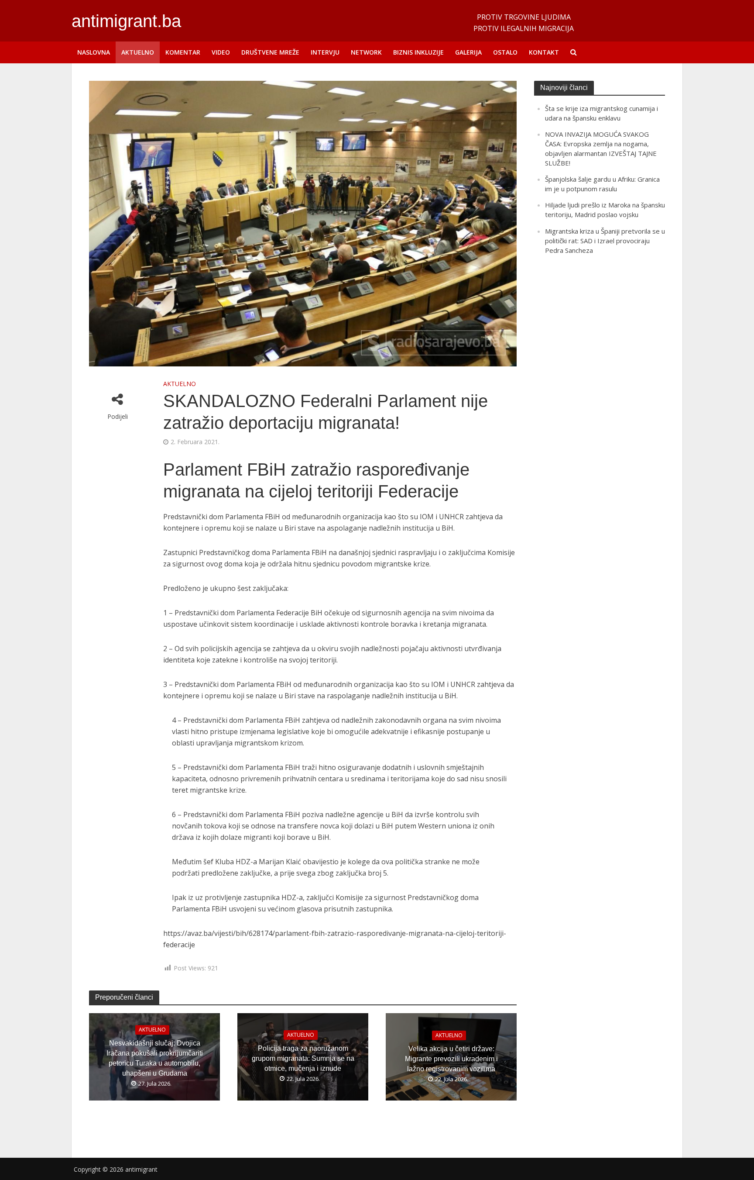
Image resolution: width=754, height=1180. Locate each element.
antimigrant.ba (126, 21)
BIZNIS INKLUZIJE (418, 52)
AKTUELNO (137, 52)
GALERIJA (468, 52)
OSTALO (505, 52)
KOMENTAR (182, 52)
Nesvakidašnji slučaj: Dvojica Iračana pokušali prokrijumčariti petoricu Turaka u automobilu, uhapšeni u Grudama (154, 1058)
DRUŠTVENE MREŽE (270, 52)
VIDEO (221, 52)
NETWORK (366, 52)
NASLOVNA (93, 52)
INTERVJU (325, 52)
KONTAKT (544, 52)
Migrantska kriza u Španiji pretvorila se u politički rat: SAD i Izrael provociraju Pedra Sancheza (605, 241)
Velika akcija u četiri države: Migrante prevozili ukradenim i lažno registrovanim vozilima (451, 1059)
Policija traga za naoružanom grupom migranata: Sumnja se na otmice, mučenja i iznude (303, 1058)
